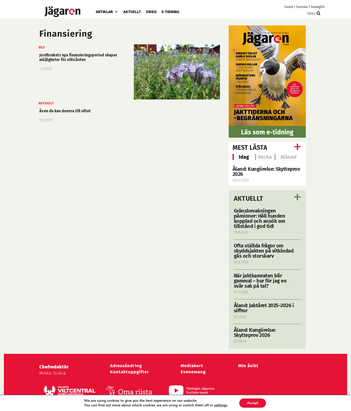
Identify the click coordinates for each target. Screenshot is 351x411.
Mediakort (192, 365)
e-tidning (170, 11)
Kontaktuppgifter (129, 372)
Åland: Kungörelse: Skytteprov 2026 (266, 171)
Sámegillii (318, 7)
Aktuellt (132, 11)
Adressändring (126, 365)
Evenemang (193, 372)
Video (151, 11)
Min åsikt (248, 365)
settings (220, 405)
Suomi (288, 7)
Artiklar (104, 11)
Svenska (302, 7)
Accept (252, 402)
